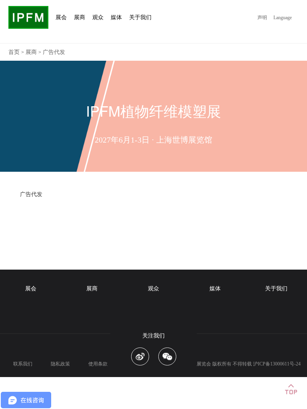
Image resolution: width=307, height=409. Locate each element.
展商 (31, 52)
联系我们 (22, 364)
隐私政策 (60, 364)
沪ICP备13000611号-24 (277, 364)
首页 (14, 52)
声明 (262, 17)
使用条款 (98, 364)
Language (282, 17)
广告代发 (54, 52)
